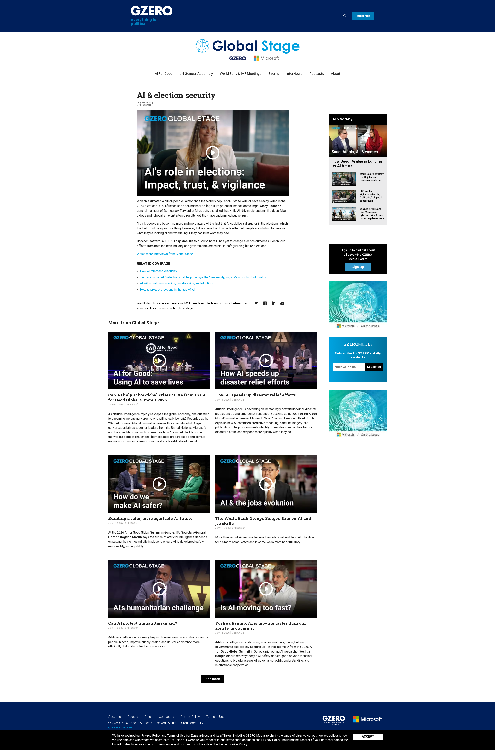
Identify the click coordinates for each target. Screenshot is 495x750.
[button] (363, 16)
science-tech (167, 308)
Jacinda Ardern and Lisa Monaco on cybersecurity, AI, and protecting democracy (372, 214)
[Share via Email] (282, 303)
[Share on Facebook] (265, 303)
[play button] (213, 153)
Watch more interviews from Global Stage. (165, 254)
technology (214, 303)
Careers (132, 716)
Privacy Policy (151, 735)
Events (274, 74)
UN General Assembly (196, 74)
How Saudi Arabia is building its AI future (357, 163)
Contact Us (166, 716)
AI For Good (163, 74)
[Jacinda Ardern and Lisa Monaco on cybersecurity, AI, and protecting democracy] (344, 214)
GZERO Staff (144, 105)
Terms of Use (176, 735)
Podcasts (316, 74)
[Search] (344, 16)
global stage (185, 308)
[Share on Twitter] (256, 303)
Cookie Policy (238, 744)
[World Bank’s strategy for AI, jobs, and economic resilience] (344, 179)
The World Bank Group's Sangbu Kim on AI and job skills (263, 521)
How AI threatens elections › (159, 271)
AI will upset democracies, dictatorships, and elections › (178, 283)
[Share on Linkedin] (273, 303)
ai (246, 303)
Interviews (294, 74)
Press (148, 716)
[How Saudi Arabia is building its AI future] (358, 141)
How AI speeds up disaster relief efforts (255, 395)
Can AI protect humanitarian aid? (142, 623)
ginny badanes (233, 303)
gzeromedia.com (120, 727)
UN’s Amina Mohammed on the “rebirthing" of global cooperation (371, 196)
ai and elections (146, 308)
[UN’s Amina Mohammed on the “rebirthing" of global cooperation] (344, 196)
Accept (368, 736)
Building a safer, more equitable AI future (150, 518)
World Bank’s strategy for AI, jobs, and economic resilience (372, 177)
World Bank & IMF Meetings (241, 74)
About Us (114, 716)
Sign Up (358, 267)
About (335, 74)
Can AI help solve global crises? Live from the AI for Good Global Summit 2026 (157, 397)
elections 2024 (181, 303)
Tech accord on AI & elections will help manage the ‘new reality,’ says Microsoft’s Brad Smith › (203, 277)
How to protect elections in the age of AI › (168, 289)
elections (198, 303)
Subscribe (374, 367)
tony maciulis (161, 303)
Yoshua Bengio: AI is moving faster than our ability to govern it (260, 625)
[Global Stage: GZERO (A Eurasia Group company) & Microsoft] (358, 305)
